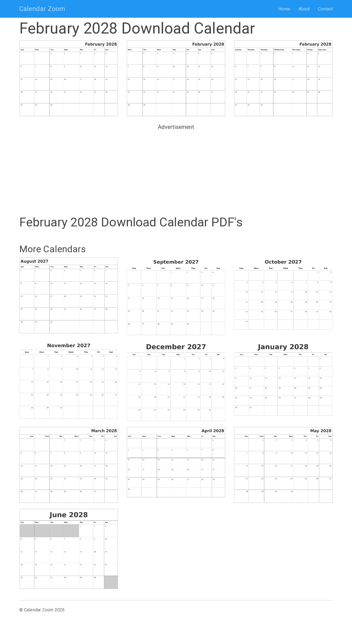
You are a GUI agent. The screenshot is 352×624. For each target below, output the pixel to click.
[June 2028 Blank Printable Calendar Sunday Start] (68, 549)
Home (284, 9)
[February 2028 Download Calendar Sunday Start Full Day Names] (283, 78)
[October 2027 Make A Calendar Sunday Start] (283, 295)
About (304, 9)
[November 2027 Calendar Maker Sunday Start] (68, 380)
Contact (325, 9)
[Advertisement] (176, 170)
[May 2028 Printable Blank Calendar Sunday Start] (283, 465)
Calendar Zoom (42, 9)
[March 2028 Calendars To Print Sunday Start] (68, 465)
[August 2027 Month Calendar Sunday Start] (68, 295)
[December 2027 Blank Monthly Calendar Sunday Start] (176, 381)
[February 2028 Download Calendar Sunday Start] (68, 78)
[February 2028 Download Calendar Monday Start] (176, 78)
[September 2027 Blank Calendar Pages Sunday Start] (176, 296)
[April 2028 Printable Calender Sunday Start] (176, 464)
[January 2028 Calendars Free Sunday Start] (283, 378)
